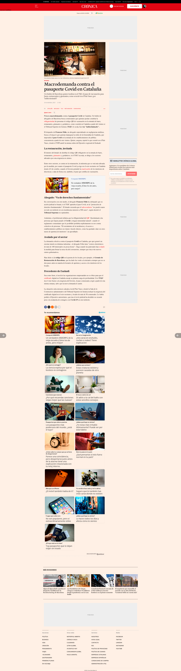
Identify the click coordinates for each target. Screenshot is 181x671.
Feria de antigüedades (128, 1)
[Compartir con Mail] (55, 307)
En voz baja (46, 664)
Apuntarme (131, 174)
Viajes (44, 651)
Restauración (68, 108)
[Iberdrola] (99, 13)
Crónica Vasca (72, 639)
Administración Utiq (98, 664)
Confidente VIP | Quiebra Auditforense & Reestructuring (100, 1)
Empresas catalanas (98, 654)
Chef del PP (75, 1)
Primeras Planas (48, 661)
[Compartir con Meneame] (52, 307)
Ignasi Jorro (48, 112)
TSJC (62, 108)
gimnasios (57, 155)
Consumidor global (74, 651)
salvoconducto (87, 207)
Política (45, 636)
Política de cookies (98, 651)
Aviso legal (95, 639)
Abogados (56, 108)
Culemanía (70, 642)
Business (46, 80)
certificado (48, 278)
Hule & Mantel (72, 654)
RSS (92, 645)
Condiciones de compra (100, 661)
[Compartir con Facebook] (45, 307)
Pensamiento (47, 648)
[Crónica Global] (90, 6)
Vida (43, 642)
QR (88, 218)
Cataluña (50, 108)
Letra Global (71, 645)
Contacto (95, 642)
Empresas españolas (98, 658)
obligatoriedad (49, 121)
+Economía (46, 654)
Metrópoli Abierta (73, 636)
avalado (102, 246)
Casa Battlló (118, 1)
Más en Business (50, 570)
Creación (45, 645)
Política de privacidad (99, 648)
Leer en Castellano (5, 10)
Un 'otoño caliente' (55, 1)
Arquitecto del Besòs (66, 1)
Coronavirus (77, 108)
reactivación (86, 169)
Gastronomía (47, 658)
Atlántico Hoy (72, 648)
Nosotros (95, 636)
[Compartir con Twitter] (49, 307)
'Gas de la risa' (83, 1)
